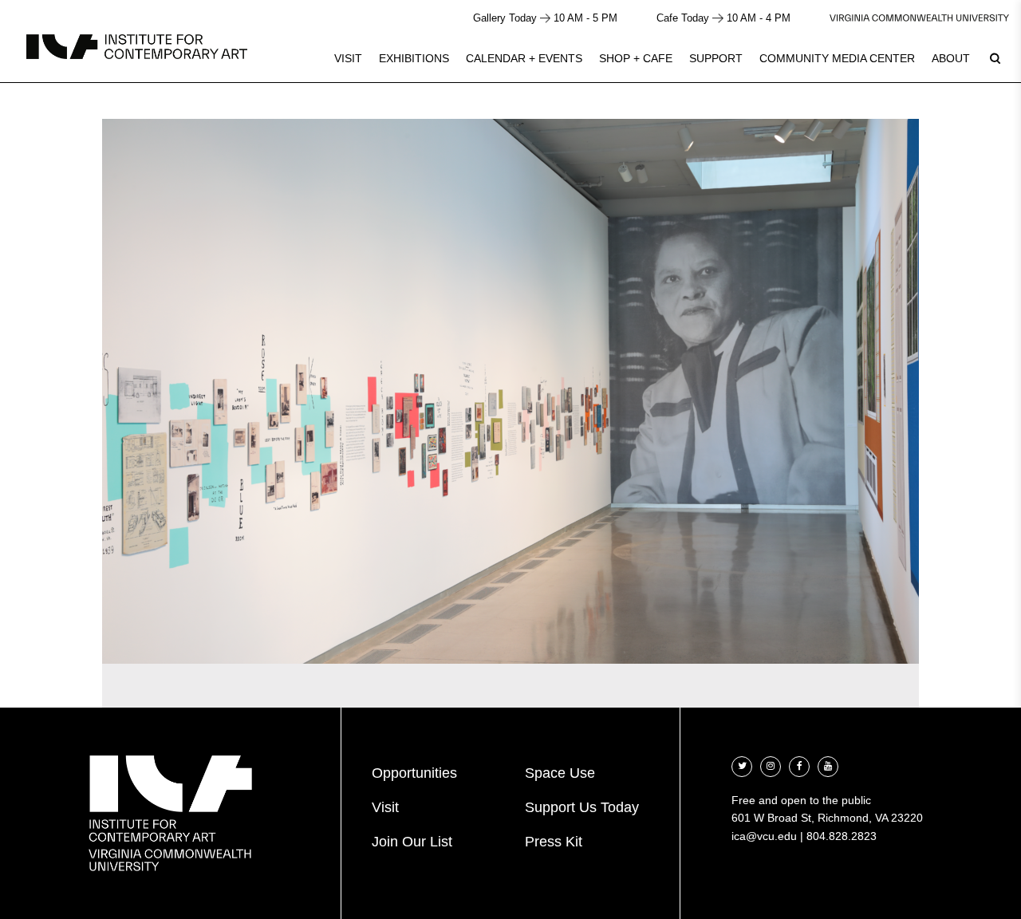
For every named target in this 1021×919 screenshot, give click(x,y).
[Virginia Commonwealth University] (919, 18)
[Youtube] (828, 764)
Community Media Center (837, 58)
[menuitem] (348, 58)
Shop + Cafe (635, 58)
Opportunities (414, 773)
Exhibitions (414, 58)
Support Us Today (582, 807)
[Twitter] (741, 764)
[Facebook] (799, 764)
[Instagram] (770, 764)
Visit (348, 58)
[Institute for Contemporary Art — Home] (137, 46)
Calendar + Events (524, 58)
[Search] (994, 58)
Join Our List (412, 842)
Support (716, 58)
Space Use (560, 773)
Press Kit (553, 842)
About (951, 58)
